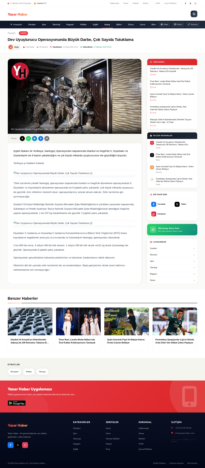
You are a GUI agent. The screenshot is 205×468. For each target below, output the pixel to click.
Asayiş (107, 24)
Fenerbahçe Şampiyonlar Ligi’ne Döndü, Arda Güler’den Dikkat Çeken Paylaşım (168, 108)
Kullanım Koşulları (176, 463)
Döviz (108, 428)
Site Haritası (192, 463)
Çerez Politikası (170, 3)
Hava (108, 433)
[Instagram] (195, 3)
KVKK (158, 3)
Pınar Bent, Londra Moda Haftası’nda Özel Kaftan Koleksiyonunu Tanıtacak (170, 82)
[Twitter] (190, 3)
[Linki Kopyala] (46, 138)
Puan (108, 449)
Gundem (153, 248)
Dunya (152, 280)
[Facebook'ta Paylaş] (40, 138)
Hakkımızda (114, 3)
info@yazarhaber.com (185, 433)
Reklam (136, 3)
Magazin (70, 24)
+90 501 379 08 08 (183, 428)
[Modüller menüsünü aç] (194, 14)
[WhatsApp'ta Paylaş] (28, 138)
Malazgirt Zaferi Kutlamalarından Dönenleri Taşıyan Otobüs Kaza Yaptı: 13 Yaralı (170, 120)
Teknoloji (56, 24)
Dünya (131, 24)
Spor (44, 24)
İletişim (145, 3)
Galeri (179, 24)
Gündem (32, 24)
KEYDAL (186, 439)
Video (165, 24)
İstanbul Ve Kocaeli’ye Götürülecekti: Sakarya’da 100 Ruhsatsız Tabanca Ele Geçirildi (171, 69)
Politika (83, 24)
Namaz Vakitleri (113, 438)
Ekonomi (153, 255)
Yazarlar (194, 24)
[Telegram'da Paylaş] (34, 138)
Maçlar (109, 444)
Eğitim (119, 24)
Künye (125, 3)
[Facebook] (185, 3)
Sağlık (95, 24)
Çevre (142, 24)
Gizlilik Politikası (159, 463)
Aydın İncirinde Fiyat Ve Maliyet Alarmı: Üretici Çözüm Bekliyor (172, 95)
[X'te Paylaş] (22, 138)
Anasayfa (17, 24)
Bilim (153, 24)
